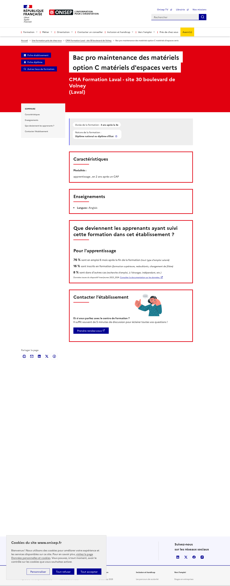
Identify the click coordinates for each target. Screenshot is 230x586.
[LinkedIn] (39, 356)
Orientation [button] (63, 32)
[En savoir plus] (116, 136)
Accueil (24, 40)
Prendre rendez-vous (89, 330)
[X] (47, 356)
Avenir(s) (187, 32)
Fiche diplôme (34, 62)
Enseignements (31, 120)
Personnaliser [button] (38, 571)
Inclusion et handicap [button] (118, 32)
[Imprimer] (24, 356)
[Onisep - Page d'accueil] (61, 12)
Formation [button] (28, 32)
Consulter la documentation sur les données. (140, 277)
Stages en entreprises (183, 579)
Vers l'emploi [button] (145, 32)
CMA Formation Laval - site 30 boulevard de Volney (89, 40)
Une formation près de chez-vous (47, 40)
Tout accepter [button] (89, 571)
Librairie (180, 9)
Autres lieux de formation (40, 69)
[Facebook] (54, 356)
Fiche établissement (38, 55)
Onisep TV (163, 9)
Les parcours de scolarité (147, 579)
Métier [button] (45, 32)
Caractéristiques (32, 114)
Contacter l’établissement (36, 131)
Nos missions (199, 9)
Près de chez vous (169, 32)
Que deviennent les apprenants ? (39, 125)
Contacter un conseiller (90, 32)
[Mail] (32, 356)
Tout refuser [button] (63, 571)
